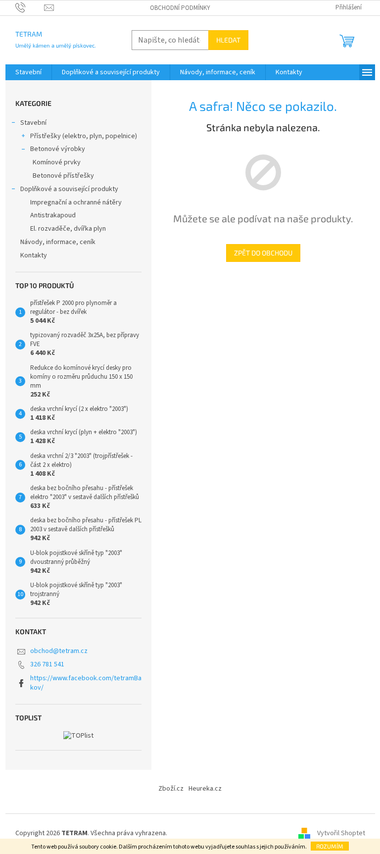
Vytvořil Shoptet (341, 834)
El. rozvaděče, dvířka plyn (68, 229)
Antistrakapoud (53, 215)
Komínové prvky (57, 162)
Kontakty (33, 255)
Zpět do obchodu (263, 253)
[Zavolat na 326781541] (30, 7)
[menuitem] (28, 72)
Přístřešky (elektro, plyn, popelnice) (83, 136)
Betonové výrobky (57, 149)
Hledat (228, 40)
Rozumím (329, 846)
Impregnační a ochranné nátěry (76, 202)
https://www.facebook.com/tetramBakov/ (86, 683)
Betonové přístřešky (63, 176)
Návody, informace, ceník (57, 242)
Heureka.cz (205, 789)
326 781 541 (47, 664)
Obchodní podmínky (180, 7)
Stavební (33, 123)
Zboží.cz (171, 789)
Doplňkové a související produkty (69, 189)
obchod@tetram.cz (59, 651)
